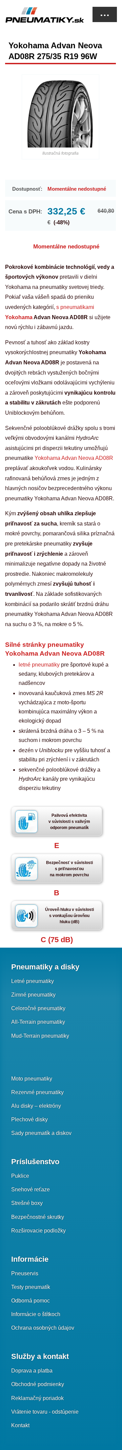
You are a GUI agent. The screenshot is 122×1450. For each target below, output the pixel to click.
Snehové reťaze (30, 1189)
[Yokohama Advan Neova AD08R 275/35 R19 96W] (60, 114)
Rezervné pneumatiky (37, 1092)
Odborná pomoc (30, 1301)
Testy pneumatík (30, 1287)
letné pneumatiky (40, 665)
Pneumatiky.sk (39, 15)
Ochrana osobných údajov (42, 1328)
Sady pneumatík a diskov (41, 1133)
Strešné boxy (27, 1203)
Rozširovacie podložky (38, 1230)
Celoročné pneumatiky (38, 1008)
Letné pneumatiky (32, 981)
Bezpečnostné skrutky (37, 1217)
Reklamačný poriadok (37, 1398)
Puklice (20, 1176)
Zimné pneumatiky (33, 995)
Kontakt (20, 1425)
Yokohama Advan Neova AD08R (74, 458)
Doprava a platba (32, 1371)
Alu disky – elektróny (36, 1106)
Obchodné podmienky (37, 1384)
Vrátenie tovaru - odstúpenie (45, 1412)
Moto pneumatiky (31, 1079)
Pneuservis (24, 1273)
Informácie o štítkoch (35, 1314)
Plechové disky (29, 1119)
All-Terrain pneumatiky (38, 1022)
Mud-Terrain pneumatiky (40, 1036)
